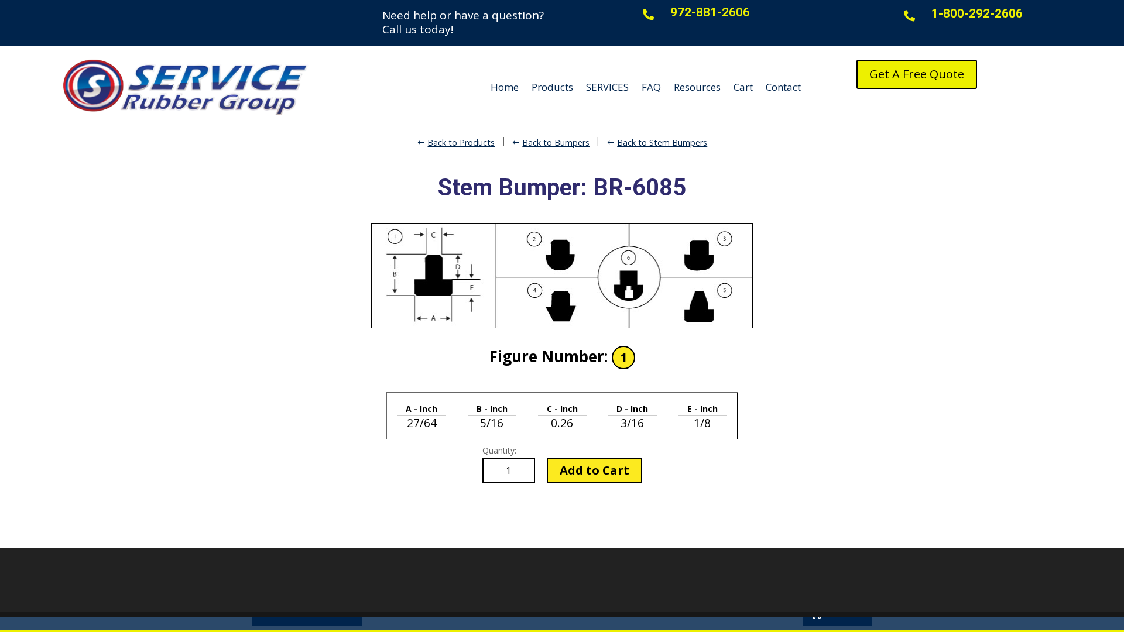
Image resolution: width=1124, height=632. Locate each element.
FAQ (651, 87)
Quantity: (499, 450)
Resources (697, 87)
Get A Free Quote (916, 74)
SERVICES (607, 87)
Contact (783, 87)
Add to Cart (594, 470)
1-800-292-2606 (977, 13)
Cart (743, 87)
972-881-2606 (710, 12)
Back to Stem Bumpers (662, 142)
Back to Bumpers (556, 142)
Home (505, 87)
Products (552, 87)
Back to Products (461, 142)
